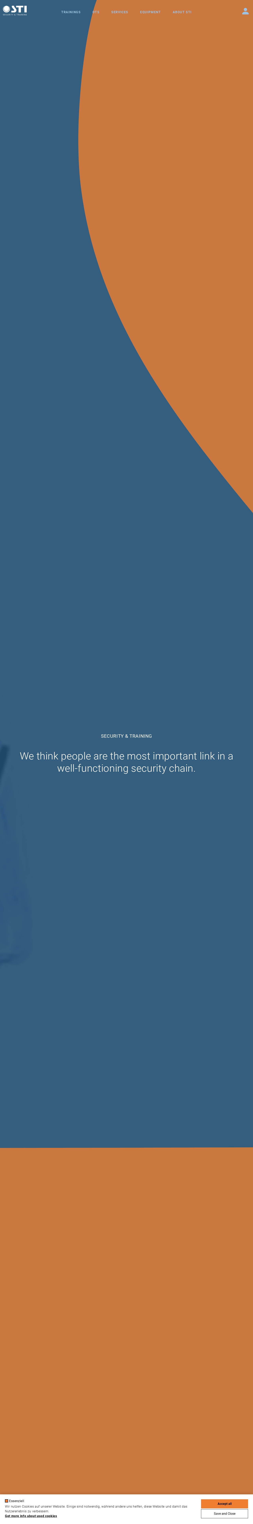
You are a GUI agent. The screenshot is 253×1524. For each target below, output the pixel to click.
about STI (182, 12)
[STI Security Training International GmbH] (15, 10)
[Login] (245, 11)
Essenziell (16, 1501)
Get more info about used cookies (31, 1516)
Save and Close (224, 1514)
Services (119, 12)
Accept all (225, 1504)
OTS (96, 12)
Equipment (150, 12)
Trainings (71, 12)
